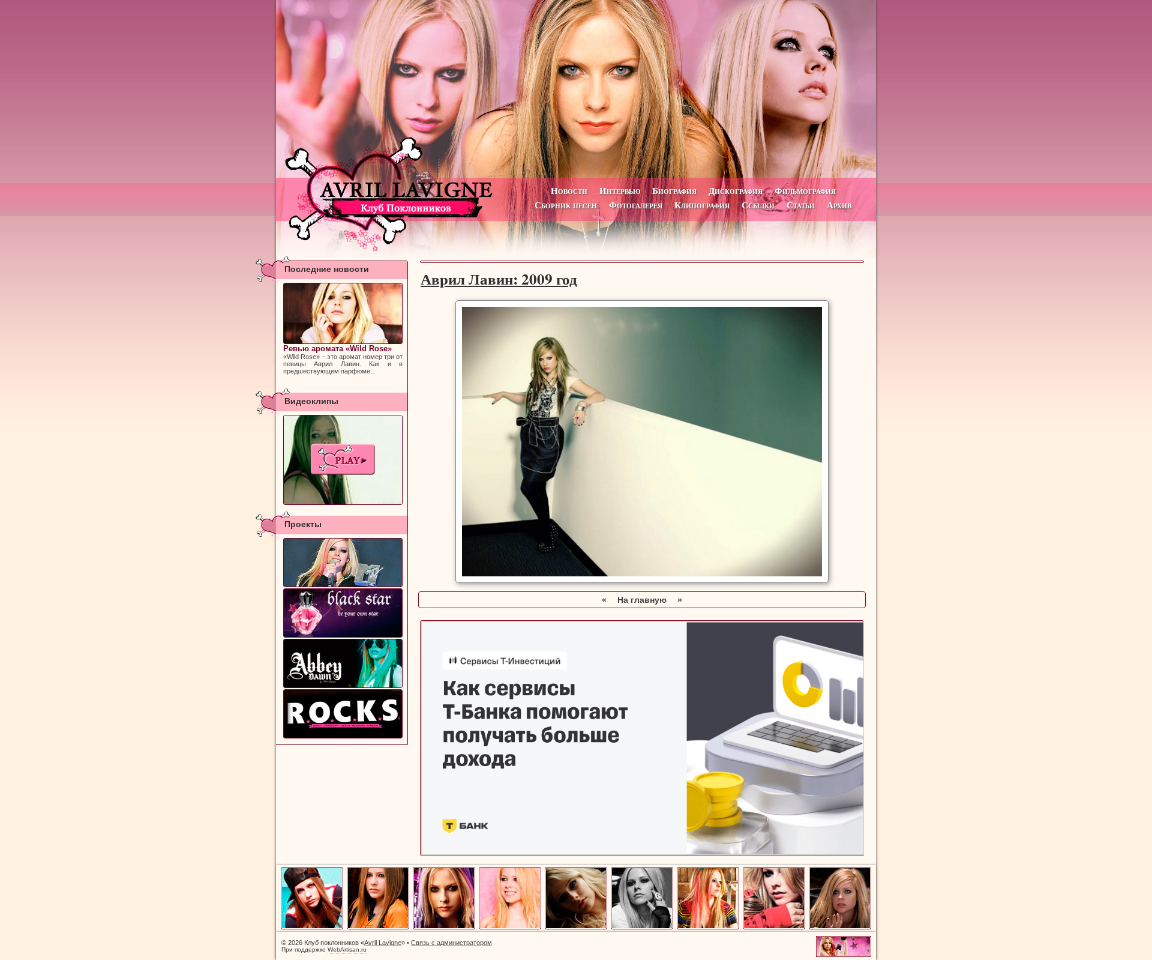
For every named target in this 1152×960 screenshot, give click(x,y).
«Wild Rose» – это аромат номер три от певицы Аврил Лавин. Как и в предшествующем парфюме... (343, 359)
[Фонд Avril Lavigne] (343, 713)
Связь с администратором (451, 942)
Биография (674, 191)
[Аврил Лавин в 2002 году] (312, 927)
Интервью (619, 191)
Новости (569, 191)
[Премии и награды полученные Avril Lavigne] (343, 562)
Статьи (801, 205)
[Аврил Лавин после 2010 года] (840, 927)
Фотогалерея (635, 205)
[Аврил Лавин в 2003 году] (378, 927)
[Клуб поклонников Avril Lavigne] (576, 89)
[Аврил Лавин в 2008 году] (708, 927)
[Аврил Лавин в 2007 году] (642, 927)
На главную (642, 600)
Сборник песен (566, 205)
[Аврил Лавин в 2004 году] (444, 927)
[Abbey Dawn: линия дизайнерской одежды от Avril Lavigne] (343, 663)
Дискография (736, 191)
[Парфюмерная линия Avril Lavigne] (343, 613)
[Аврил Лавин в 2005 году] (510, 927)
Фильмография (805, 191)
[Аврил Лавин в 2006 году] (576, 927)
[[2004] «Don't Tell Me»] (343, 460)
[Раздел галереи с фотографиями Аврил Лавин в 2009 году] (642, 580)
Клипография (702, 205)
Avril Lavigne (382, 942)
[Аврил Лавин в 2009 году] (774, 927)
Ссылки (758, 205)
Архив (839, 205)
